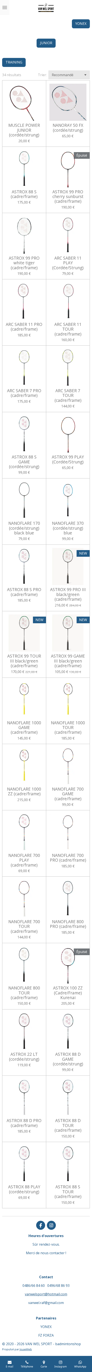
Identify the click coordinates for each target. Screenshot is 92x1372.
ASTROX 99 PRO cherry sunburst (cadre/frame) (67, 196)
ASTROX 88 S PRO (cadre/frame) (24, 592)
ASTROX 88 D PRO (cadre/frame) (24, 1123)
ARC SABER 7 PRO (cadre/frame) (24, 393)
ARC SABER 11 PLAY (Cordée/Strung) (67, 263)
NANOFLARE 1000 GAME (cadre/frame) (24, 727)
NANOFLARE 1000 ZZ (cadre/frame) (24, 791)
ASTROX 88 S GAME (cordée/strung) (24, 462)
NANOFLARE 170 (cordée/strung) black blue (24, 528)
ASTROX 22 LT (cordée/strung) (24, 1057)
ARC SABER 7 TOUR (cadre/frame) (68, 395)
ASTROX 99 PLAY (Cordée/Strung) (68, 459)
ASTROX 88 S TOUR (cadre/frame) (68, 1191)
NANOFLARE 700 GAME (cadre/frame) (68, 794)
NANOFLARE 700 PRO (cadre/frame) (68, 858)
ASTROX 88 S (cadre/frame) (24, 194)
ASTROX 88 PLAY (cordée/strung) (24, 1189)
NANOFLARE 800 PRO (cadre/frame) (68, 924)
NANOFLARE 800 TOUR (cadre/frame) (24, 993)
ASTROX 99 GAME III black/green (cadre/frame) (68, 661)
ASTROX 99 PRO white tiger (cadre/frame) (24, 263)
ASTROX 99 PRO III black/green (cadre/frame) (68, 594)
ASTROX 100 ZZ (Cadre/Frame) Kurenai (68, 993)
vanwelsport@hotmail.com (46, 1294)
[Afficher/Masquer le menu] (4, 7)
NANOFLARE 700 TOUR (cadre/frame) (24, 926)
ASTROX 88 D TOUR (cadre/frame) (68, 1125)
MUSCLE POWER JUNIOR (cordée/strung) (24, 130)
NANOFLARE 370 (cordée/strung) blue (68, 528)
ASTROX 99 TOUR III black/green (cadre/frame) (24, 661)
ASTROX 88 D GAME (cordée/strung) (68, 1059)
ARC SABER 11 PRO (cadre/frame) (24, 327)
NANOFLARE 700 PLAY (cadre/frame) (24, 860)
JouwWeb (26, 1349)
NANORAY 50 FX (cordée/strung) (68, 128)
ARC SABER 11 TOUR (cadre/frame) (68, 329)
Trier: (42, 75)
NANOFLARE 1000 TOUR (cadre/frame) (68, 727)
